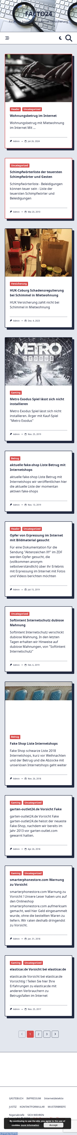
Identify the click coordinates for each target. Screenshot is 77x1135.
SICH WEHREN (35, 1115)
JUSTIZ (13, 1106)
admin (16, 141)
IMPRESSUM (33, 1098)
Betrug (15, 458)
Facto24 (38, 13)
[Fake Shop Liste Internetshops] (38, 706)
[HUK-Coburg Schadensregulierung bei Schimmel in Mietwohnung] (38, 253)
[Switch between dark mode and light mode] (60, 38)
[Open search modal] (68, 38)
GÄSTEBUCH (16, 1098)
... (34, 127)
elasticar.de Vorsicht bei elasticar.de (38, 969)
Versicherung (19, 283)
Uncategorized (32, 109)
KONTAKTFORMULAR (32, 1106)
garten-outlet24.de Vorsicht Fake (36, 809)
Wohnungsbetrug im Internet (33, 115)
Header (15, 109)
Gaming (16, 392)
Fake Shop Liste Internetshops (34, 743)
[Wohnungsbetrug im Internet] (38, 78)
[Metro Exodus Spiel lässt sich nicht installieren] (38, 362)
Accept (53, 1125)
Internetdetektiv (54, 1098)
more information (30, 1125)
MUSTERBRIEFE (57, 1106)
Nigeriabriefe (16, 1115)
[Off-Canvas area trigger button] (7, 38)
